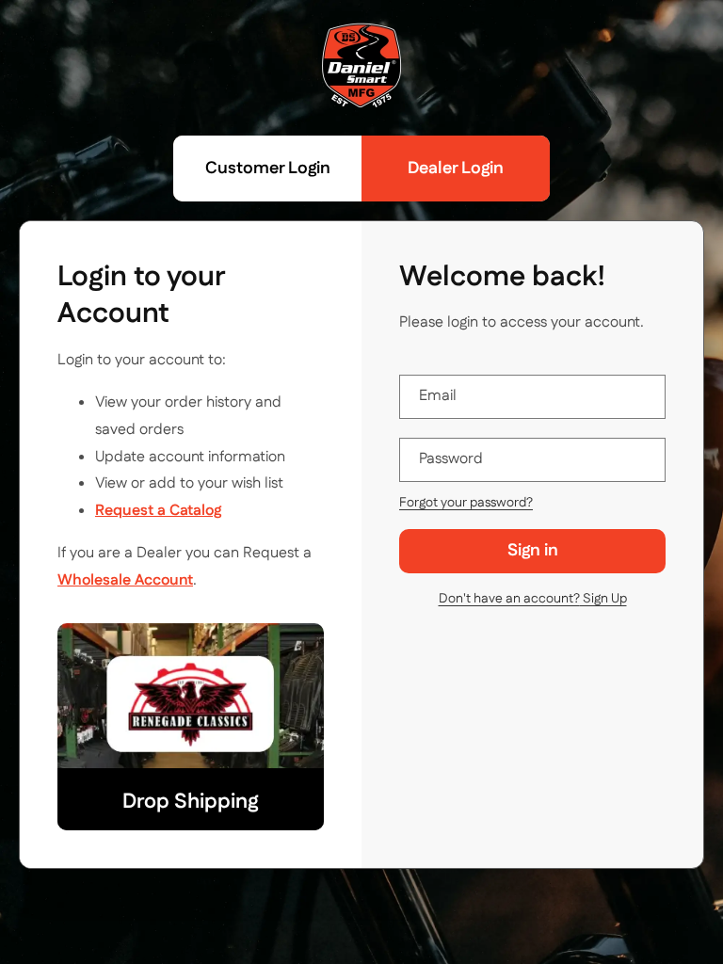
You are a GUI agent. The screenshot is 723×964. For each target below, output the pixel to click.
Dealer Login (456, 168)
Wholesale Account (125, 580)
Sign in (532, 550)
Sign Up (533, 598)
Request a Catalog (158, 511)
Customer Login (267, 168)
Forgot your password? (466, 502)
